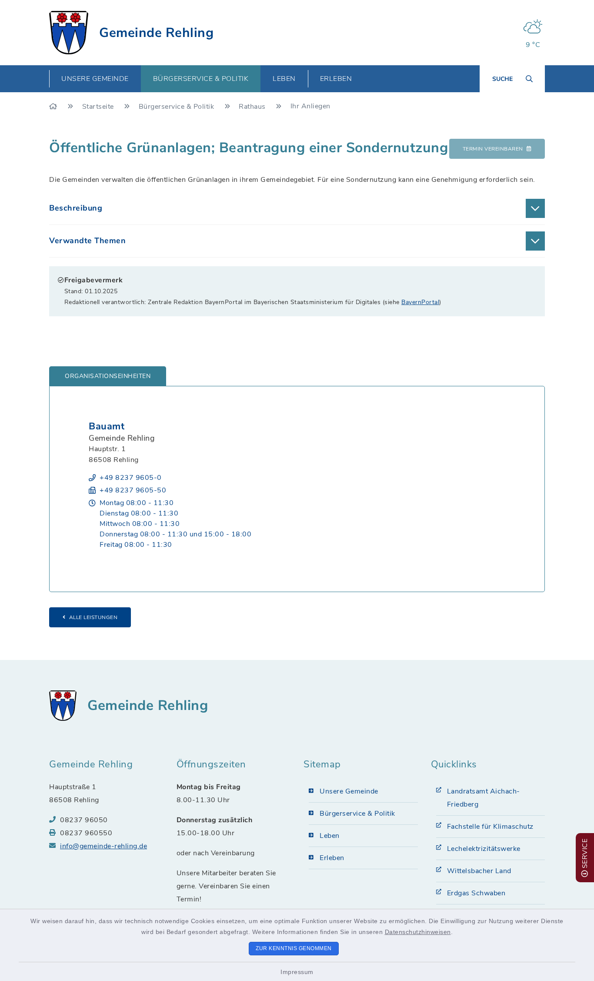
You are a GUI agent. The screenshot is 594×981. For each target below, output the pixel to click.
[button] (297, 208)
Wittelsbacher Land (479, 871)
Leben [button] (284, 79)
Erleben (332, 858)
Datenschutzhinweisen (418, 931)
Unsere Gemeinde (349, 791)
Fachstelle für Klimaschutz (490, 826)
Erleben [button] (336, 79)
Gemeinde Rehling (156, 33)
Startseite (99, 106)
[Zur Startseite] (54, 106)
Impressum (297, 971)
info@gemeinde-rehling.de (103, 846)
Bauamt (106, 426)
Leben (330, 835)
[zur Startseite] (68, 32)
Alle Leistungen (93, 617)
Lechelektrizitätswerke (484, 849)
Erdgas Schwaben (476, 893)
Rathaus (253, 106)
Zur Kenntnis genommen (294, 948)
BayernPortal (420, 302)
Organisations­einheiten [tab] (107, 376)
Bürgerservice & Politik (177, 106)
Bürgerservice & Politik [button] (201, 79)
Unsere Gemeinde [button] (95, 79)
